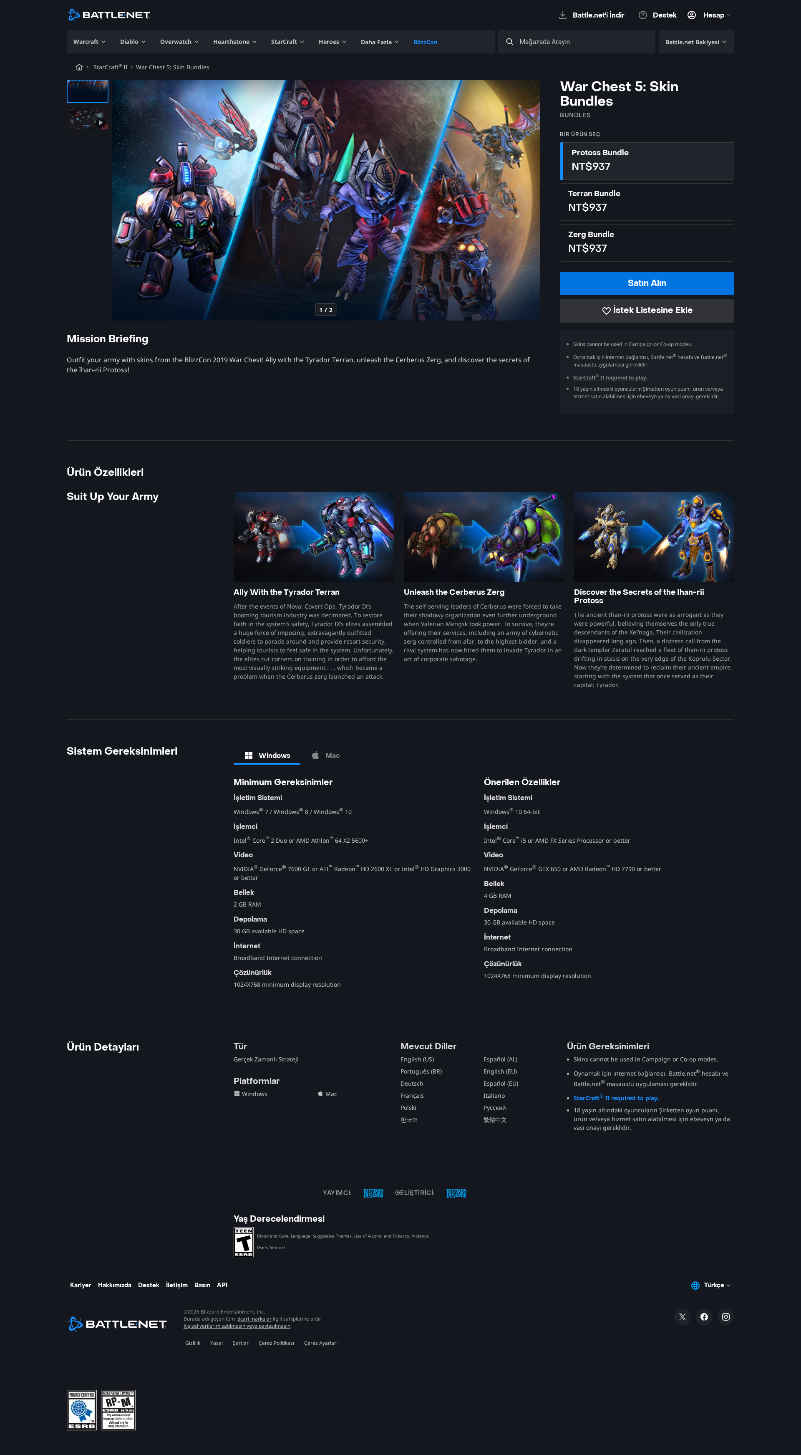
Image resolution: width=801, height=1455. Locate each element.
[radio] (647, 161)
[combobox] (584, 42)
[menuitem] (90, 41)
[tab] (267, 755)
